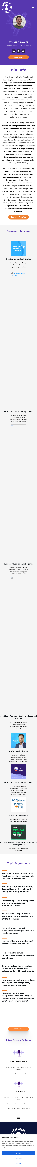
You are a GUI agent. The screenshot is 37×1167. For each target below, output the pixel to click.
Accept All (18, 1153)
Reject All (18, 1163)
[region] (18, 1150)
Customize (19, 1158)
